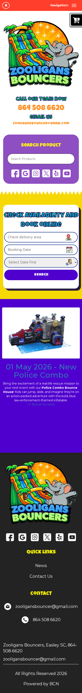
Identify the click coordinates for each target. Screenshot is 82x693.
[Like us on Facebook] (15, 173)
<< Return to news (41, 404)
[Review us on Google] (25, 173)
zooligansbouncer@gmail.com (41, 123)
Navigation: (59, 5)
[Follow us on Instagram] (36, 173)
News (41, 565)
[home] (6, 5)
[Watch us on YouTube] (67, 173)
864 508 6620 (41, 108)
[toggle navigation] (74, 5)
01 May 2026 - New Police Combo (41, 371)
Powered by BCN (41, 683)
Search (41, 275)
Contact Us (41, 576)
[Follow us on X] (46, 173)
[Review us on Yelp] (56, 173)
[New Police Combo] (41, 333)
